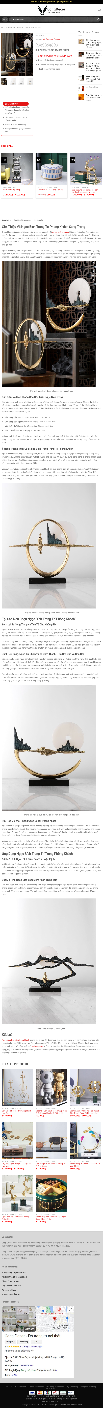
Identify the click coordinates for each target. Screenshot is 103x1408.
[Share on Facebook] (38, 45)
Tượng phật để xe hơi (11, 1294)
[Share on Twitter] (42, 45)
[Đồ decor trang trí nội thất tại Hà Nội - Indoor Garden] (52, 10)
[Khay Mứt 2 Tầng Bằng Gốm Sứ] (51, 169)
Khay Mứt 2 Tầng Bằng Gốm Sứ (50, 190)
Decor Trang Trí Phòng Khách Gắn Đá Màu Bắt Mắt (85, 1165)
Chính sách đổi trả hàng (44, 1387)
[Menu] (3, 10)
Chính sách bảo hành (25, 1387)
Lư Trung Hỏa (92, 87)
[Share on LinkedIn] (51, 45)
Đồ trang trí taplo (9, 1290)
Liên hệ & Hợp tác (52, 1389)
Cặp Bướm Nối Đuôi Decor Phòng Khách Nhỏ (15, 1218)
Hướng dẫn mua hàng (88, 1387)
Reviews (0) (39, 220)
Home (3, 27)
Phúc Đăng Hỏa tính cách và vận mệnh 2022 (93, 78)
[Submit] (98, 19)
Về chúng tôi (11, 1387)
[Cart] (99, 10)
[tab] (6, 220)
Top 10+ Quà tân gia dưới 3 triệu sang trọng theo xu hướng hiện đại (93, 67)
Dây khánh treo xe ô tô (11, 1286)
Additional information (22, 220)
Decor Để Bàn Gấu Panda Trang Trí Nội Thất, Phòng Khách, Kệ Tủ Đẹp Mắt (51, 1112)
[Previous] (5, 54)
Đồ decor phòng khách (15, 27)
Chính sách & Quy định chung (66, 1387)
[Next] (29, 54)
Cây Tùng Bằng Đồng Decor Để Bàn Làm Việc (16, 1165)
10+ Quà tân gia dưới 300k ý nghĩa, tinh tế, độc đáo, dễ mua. (94, 43)
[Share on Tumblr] (56, 45)
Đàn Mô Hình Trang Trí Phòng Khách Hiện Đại (16, 1112)
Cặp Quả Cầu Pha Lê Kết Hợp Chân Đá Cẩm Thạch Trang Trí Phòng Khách (85, 1112)
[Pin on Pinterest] (47, 45)
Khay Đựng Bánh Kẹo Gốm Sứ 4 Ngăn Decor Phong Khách (51, 1218)
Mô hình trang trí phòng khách (14, 1277)
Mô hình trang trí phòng (33, 27)
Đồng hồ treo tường (10, 1281)
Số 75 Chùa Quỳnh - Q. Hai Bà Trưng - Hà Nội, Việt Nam (55, 1399)
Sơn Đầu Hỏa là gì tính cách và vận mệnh (93, 97)
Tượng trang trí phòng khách (14, 1272)
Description (6, 220)
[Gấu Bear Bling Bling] (17, 169)
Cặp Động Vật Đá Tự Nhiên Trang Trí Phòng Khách (50, 1165)
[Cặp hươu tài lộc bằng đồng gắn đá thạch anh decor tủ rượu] (86, 169)
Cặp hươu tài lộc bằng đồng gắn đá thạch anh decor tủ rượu (85, 191)
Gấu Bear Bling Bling (11, 190)
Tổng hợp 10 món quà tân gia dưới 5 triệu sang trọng (93, 55)
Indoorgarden (37, 1046)
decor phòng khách (60, 232)
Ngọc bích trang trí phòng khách (15, 1040)
